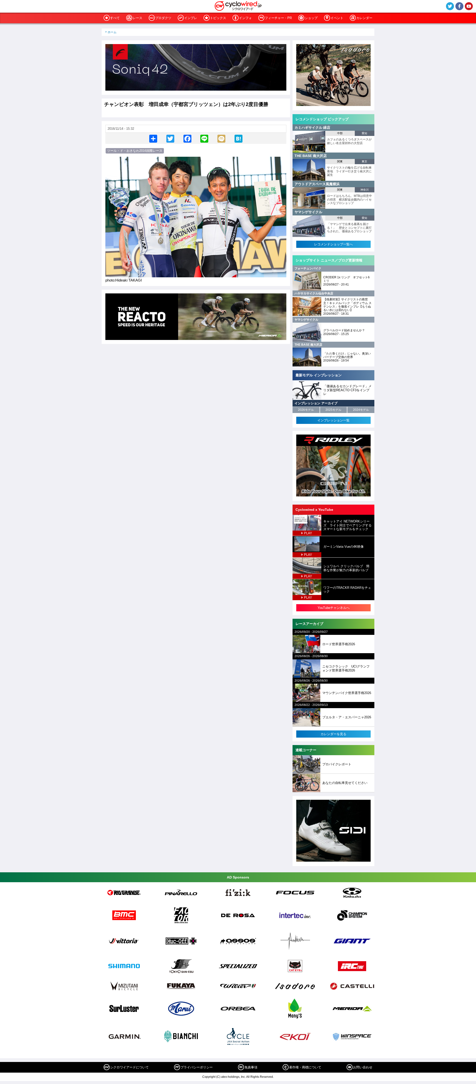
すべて (115, 18)
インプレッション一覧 (333, 420)
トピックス (218, 18)
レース (137, 18)
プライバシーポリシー (196, 1067)
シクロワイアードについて (129, 1067)
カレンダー (364, 18)
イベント (336, 18)
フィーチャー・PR (278, 18)
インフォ (245, 18)
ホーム (112, 32)
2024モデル (361, 410)
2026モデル (306, 410)
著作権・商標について (305, 1067)
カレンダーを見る (333, 734)
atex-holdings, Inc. (233, 1077)
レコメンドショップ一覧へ (333, 244)
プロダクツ (163, 18)
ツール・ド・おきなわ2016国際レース (134, 151)
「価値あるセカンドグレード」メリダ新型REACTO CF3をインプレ (347, 390)
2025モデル (333, 410)
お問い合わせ (362, 1067)
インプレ (190, 18)
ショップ (311, 18)
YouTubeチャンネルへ (334, 608)
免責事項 (250, 1067)
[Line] (204, 138)
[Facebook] (187, 138)
